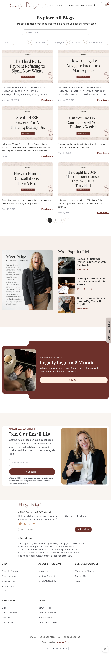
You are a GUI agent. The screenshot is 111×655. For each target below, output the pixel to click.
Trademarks (39, 42)
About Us (43, 571)
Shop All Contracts (11, 571)
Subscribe (32, 471)
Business (76, 42)
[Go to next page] (66, 220)
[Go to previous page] (44, 220)
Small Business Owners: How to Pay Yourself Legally (91, 301)
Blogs (5, 608)
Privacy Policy (45, 617)
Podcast (6, 617)
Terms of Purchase (47, 622)
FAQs (77, 581)
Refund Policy (45, 608)
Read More (47, 100)
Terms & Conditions (48, 612)
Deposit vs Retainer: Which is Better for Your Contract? (91, 262)
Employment (95, 42)
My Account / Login (84, 571)
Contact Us (80, 576)
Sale (4, 590)
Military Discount (46, 576)
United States (54, 648)
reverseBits (62, 642)
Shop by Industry (10, 576)
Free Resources (9, 612)
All (6, 42)
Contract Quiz (9, 622)
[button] (105, 5)
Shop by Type (8, 581)
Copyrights (58, 42)
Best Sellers (8, 586)
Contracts (21, 42)
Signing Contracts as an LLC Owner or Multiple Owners (91, 281)
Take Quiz (74, 380)
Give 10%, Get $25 (47, 581)
